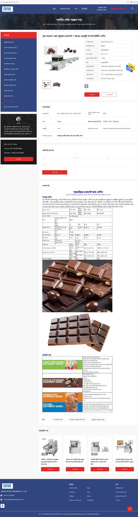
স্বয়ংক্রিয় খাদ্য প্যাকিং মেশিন (11, 69)
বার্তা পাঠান (55, 172)
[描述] (132, 8)
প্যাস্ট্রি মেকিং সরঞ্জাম (52, 24)
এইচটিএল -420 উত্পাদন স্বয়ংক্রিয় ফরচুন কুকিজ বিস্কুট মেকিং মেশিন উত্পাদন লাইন (49, 462)
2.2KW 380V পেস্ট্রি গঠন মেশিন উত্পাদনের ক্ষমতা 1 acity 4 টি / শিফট (99, 462)
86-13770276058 (16, 148)
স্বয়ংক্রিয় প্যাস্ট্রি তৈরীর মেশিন (77, 419)
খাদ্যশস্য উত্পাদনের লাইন (10, 58)
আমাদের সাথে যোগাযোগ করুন (75, 500)
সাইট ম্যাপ (89, 496)
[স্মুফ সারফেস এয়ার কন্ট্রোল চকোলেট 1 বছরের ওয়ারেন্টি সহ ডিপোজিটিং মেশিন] (61, 59)
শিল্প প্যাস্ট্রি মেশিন (58, 419)
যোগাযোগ (18, 159)
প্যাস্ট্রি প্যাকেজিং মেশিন (10, 85)
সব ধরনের (118, 500)
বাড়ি (44, 24)
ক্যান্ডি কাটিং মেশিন (8, 96)
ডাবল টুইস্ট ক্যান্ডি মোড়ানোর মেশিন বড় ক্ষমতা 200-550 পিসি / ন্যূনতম (124, 461)
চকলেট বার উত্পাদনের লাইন (10, 47)
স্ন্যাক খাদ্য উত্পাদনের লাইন (10, 53)
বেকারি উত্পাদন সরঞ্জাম (9, 64)
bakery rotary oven (98, 419)
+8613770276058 (17, 153)
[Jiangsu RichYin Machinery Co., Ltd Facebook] (128, 2)
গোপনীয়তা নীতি (90, 500)
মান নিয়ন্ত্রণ (71, 496)
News (88, 488)
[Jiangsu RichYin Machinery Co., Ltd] (7, 9)
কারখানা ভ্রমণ (72, 492)
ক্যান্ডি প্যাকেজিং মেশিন (9, 74)
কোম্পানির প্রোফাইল (73, 488)
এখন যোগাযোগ (109, 94)
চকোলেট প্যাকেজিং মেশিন (10, 80)
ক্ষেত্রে (88, 492)
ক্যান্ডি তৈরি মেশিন (8, 91)
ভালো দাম (92, 94)
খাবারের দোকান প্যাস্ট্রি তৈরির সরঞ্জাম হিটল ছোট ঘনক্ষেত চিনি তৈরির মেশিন (75, 461)
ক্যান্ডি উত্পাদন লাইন (8, 42)
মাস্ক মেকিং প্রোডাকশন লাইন (11, 107)
